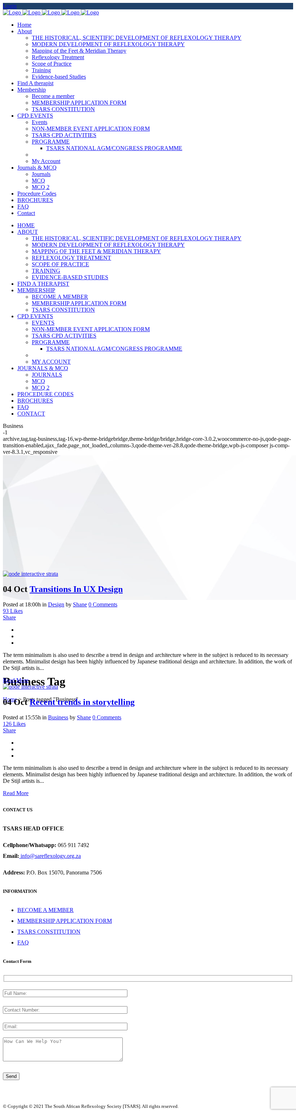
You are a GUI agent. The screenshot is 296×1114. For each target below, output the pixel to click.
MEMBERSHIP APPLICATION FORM (64, 921)
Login (10, 6)
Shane (80, 604)
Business (58, 717)
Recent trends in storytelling (82, 702)
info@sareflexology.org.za (50, 856)
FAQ (23, 942)
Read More (16, 680)
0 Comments (102, 604)
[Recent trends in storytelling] (30, 687)
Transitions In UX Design (76, 589)
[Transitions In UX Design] (30, 574)
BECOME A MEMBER (45, 910)
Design (56, 604)
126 (14, 724)
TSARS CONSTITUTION (48, 932)
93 (13, 611)
